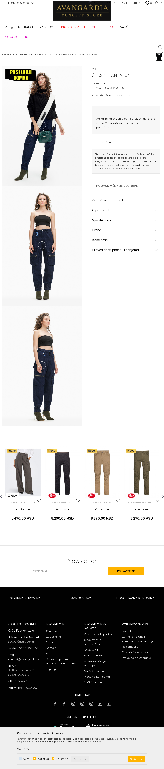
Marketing (61, 758)
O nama (51, 631)
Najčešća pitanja (95, 671)
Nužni (26, 758)
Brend (96, 230)
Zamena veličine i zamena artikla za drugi (137, 639)
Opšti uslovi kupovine (98, 634)
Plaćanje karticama (97, 676)
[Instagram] (73, 703)
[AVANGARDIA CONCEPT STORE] (82, 13)
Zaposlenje (53, 636)
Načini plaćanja (94, 682)
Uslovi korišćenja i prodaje (95, 663)
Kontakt (51, 648)
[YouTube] (100, 703)
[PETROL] (52, 495)
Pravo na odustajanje (136, 658)
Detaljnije (23, 749)
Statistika (43, 758)
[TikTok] (109, 703)
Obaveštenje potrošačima (92, 642)
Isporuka (127, 631)
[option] (23, 487)
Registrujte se (131, 3)
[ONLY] (12, 495)
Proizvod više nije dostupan (116, 186)
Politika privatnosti (96, 655)
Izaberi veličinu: (101, 142)
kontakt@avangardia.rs (23, 659)
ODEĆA (56, 54)
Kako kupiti (91, 650)
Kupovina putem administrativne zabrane (62, 661)
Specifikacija (101, 220)
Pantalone (68, 54)
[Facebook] (55, 703)
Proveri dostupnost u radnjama (115, 250)
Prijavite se (126, 571)
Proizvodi (44, 54)
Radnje (50, 653)
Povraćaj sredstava (135, 652)
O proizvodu (101, 210)
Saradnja (52, 642)
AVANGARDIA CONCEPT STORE (19, 54)
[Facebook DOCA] (64, 703)
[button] (160, 47)
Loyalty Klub (54, 669)
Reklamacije (130, 646)
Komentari (100, 240)
